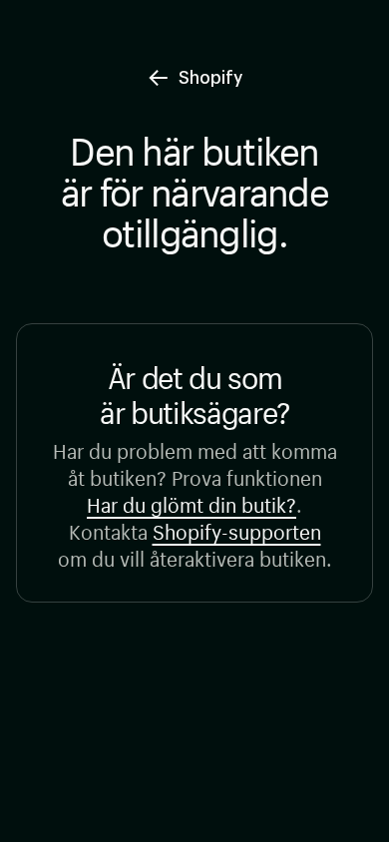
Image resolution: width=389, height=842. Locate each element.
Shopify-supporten (237, 529)
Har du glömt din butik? (191, 502)
